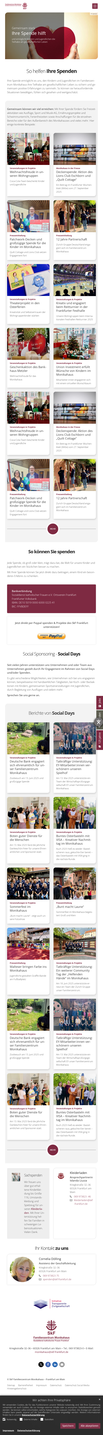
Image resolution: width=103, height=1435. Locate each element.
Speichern (68, 1425)
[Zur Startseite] (16, 6)
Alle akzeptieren (89, 1425)
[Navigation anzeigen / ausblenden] (95, 8)
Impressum (8, 1430)
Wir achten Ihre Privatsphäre (51, 1400)
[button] (41, 1364)
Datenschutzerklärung (33, 1415)
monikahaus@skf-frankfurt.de (51, 1352)
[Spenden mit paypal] (51, 636)
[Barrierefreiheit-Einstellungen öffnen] (98, 722)
